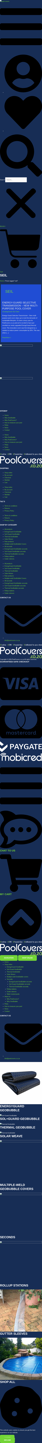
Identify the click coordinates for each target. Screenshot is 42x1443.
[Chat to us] (21, 847)
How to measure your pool (13, 423)
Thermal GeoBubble (11, 536)
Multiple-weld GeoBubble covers (17, 977)
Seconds (10, 979)
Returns (7, 508)
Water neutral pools (13, 994)
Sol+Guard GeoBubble (12, 534)
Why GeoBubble (9, 418)
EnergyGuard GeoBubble (12, 532)
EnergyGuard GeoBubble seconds (15, 549)
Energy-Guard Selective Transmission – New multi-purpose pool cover (20, 305)
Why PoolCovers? (10, 420)
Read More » (6, 337)
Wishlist (7, 480)
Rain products (9, 541)
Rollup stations (9, 556)
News (6, 427)
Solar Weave (8, 539)
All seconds (8, 546)
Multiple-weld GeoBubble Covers (15, 544)
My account (8, 475)
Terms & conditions (10, 506)
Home (2, 281)
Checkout (7, 477)
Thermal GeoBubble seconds (14, 554)
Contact (7, 430)
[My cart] (21, 891)
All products (8, 529)
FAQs (6, 425)
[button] (21, 155)
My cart (6, 894)
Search (2, 180)
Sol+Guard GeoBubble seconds (15, 551)
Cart (5, 482)
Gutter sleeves (9, 559)
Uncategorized (7, 311)
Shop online (8, 473)
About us (7, 996)
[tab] (9, 958)
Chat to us (7, 850)
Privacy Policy (9, 511)
